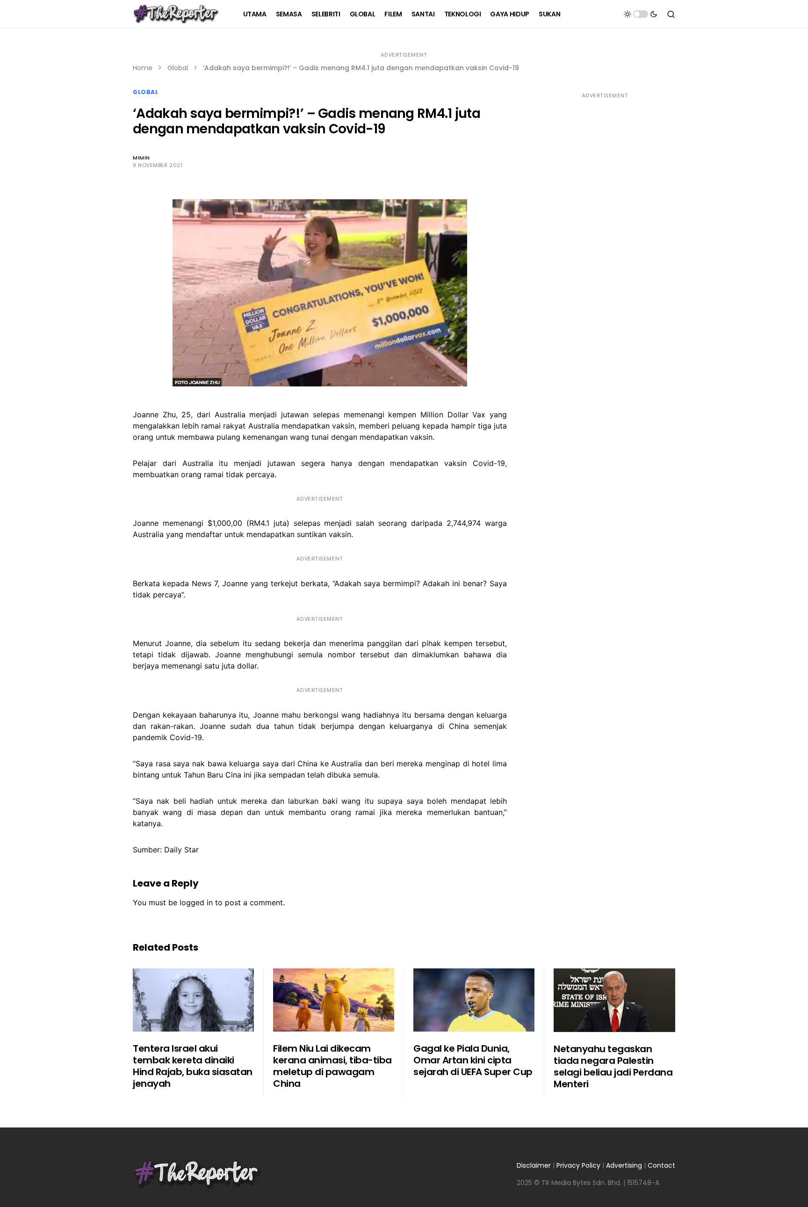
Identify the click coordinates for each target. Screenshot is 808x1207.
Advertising (624, 1165)
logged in (196, 902)
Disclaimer (534, 1165)
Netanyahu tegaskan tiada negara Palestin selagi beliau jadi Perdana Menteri (613, 1066)
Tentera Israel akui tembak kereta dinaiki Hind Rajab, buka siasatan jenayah (192, 1066)
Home (142, 68)
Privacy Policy (578, 1165)
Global (177, 68)
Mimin (141, 157)
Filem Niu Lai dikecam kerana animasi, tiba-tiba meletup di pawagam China (332, 1066)
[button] (640, 14)
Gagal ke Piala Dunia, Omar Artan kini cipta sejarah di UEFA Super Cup (473, 1060)
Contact (661, 1165)
